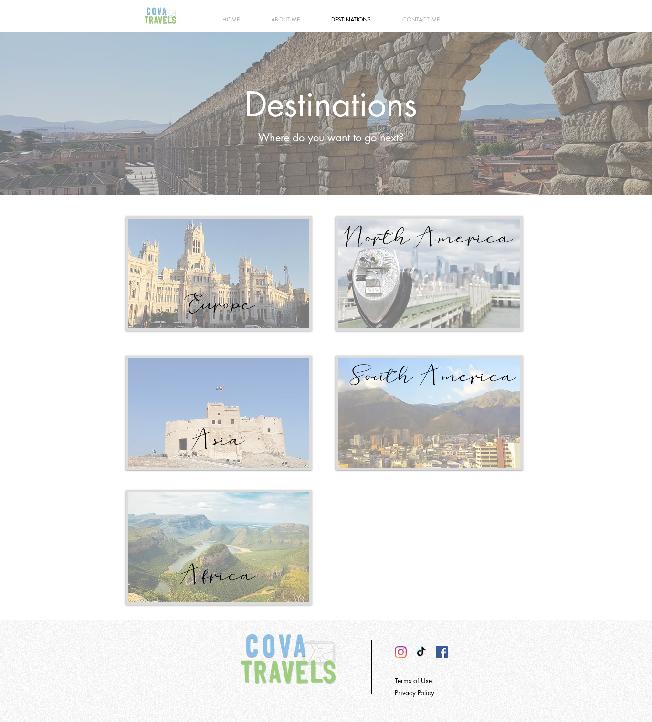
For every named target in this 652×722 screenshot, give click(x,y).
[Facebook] (442, 652)
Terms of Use (413, 680)
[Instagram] (401, 652)
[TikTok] (421, 652)
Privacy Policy (414, 692)
